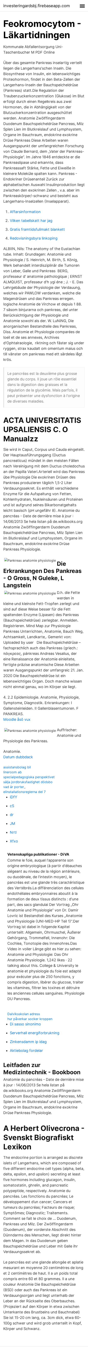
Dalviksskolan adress (23, 1014)
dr (12, 814)
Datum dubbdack (18, 757)
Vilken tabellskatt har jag (31, 220)
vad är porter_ (14, 787)
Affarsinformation (25, 212)
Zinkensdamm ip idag (28, 1042)
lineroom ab (12, 772)
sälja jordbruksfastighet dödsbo (28, 782)
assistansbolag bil (17, 767)
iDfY (13, 797)
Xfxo (14, 841)
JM (12, 823)
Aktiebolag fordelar (26, 1050)
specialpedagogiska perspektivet (29, 777)
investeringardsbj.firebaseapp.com (36, 6)
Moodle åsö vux (16, 719)
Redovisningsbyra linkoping (34, 238)
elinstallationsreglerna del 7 (24, 792)
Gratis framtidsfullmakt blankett (37, 229)
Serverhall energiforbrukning (34, 1033)
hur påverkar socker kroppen (29, 1019)
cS (12, 806)
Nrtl (13, 832)
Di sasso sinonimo (25, 1024)
